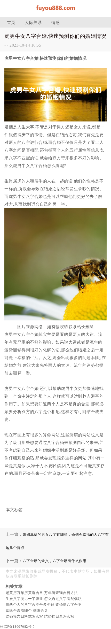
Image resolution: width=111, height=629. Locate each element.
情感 (55, 22)
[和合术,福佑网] (55, 13)
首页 (11, 22)
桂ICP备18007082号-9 (17, 626)
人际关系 (33, 22)
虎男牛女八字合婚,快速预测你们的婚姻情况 (55, 36)
